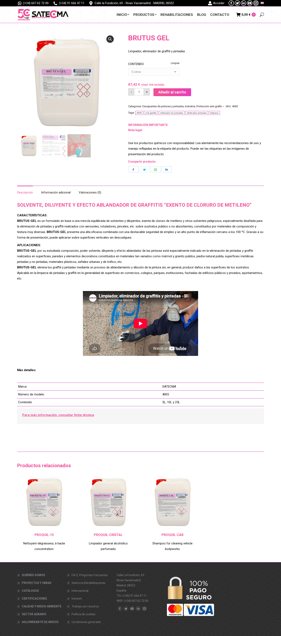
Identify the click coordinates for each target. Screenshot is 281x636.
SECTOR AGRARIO (34, 614)
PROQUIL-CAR (172, 535)
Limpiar (175, 63)
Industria (190, 106)
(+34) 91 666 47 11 (71, 3)
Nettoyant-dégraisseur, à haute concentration (44, 546)
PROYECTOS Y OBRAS (36, 583)
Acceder (218, 3)
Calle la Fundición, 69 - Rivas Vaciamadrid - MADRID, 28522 (134, 3)
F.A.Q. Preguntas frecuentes (90, 575)
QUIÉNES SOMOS (33, 575)
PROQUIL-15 (44, 535)
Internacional (80, 590)
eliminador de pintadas (171, 113)
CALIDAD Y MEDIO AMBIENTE (42, 606)
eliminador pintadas (197, 113)
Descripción (25, 192)
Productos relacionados (44, 465)
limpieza (214, 113)
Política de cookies (83, 614)
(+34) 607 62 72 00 (36, 3)
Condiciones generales (86, 622)
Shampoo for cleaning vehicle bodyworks (172, 546)
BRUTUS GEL (148, 38)
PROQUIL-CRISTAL (108, 535)
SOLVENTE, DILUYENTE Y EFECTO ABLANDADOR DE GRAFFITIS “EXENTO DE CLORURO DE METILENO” (134, 205)
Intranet (77, 598)
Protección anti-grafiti (209, 106)
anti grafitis (151, 113)
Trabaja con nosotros (85, 606)
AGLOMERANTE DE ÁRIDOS (40, 622)
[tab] (25, 190)
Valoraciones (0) (90, 192)
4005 (139, 113)
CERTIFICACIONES (34, 598)
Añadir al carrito (172, 92)
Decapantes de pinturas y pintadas (163, 106)
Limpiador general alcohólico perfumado (108, 546)
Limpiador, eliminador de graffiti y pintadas (156, 51)
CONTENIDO (136, 64)
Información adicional (56, 192)
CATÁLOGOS (30, 590)
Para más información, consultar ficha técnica (58, 415)
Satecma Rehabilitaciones (89, 583)
